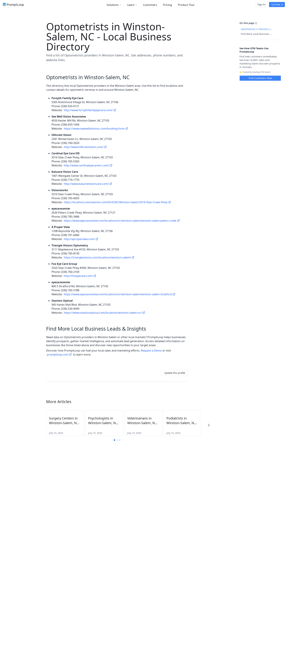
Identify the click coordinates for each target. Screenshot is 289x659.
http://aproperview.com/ (79, 239)
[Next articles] (208, 425)
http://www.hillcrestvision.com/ (83, 147)
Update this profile (174, 372)
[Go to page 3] (119, 440)
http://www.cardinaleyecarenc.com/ (86, 165)
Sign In (261, 4)
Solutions (113, 5)
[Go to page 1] (114, 440)
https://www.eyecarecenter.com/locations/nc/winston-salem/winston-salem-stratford (118, 294)
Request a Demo (151, 350)
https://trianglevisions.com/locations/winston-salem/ (97, 257)
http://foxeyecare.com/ (78, 276)
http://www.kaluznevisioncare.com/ (86, 184)
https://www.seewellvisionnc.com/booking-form (94, 128)
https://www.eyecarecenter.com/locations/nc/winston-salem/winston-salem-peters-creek (120, 220)
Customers (150, 5)
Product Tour (186, 5)
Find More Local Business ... (256, 33)
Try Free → (277, 4)
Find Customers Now (260, 78)
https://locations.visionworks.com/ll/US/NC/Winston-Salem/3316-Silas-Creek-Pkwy (116, 202)
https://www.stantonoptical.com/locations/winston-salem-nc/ (103, 313)
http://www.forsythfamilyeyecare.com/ (88, 110)
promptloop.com (57, 354)
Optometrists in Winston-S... (256, 29)
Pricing (167, 5)
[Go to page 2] (117, 440)
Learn (130, 5)
